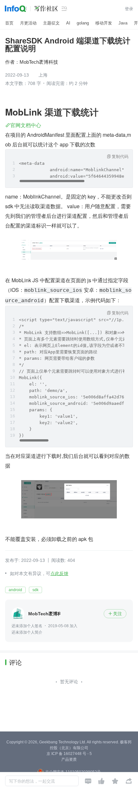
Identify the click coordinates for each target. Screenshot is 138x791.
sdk (35, 590)
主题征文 (51, 23)
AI (68, 23)
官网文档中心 (25, 125)
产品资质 (69, 759)
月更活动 (28, 23)
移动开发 (103, 23)
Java (122, 23)
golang (83, 23)
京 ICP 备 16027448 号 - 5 (69, 753)
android (15, 590)
